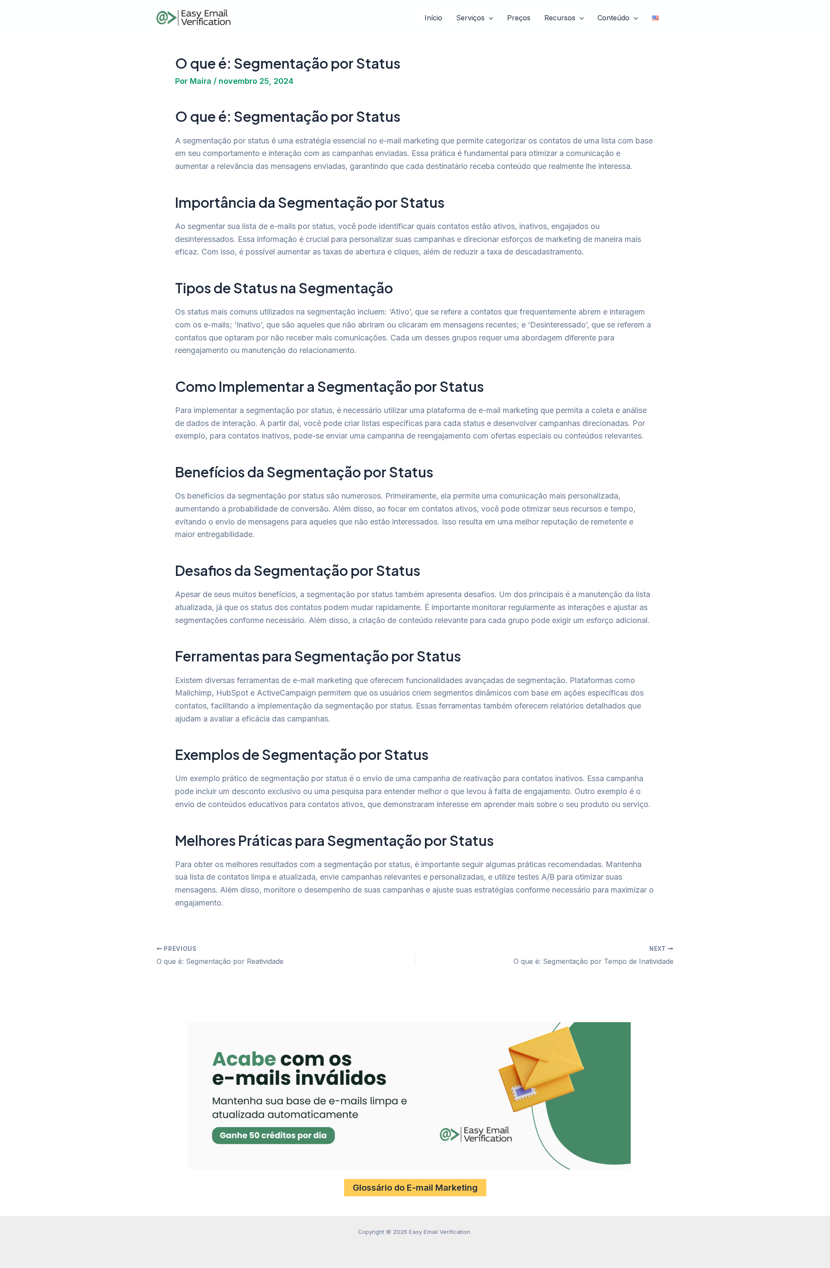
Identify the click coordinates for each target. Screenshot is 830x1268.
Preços (518, 17)
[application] (489, 18)
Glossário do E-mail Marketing (415, 1187)
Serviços (470, 17)
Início (433, 17)
